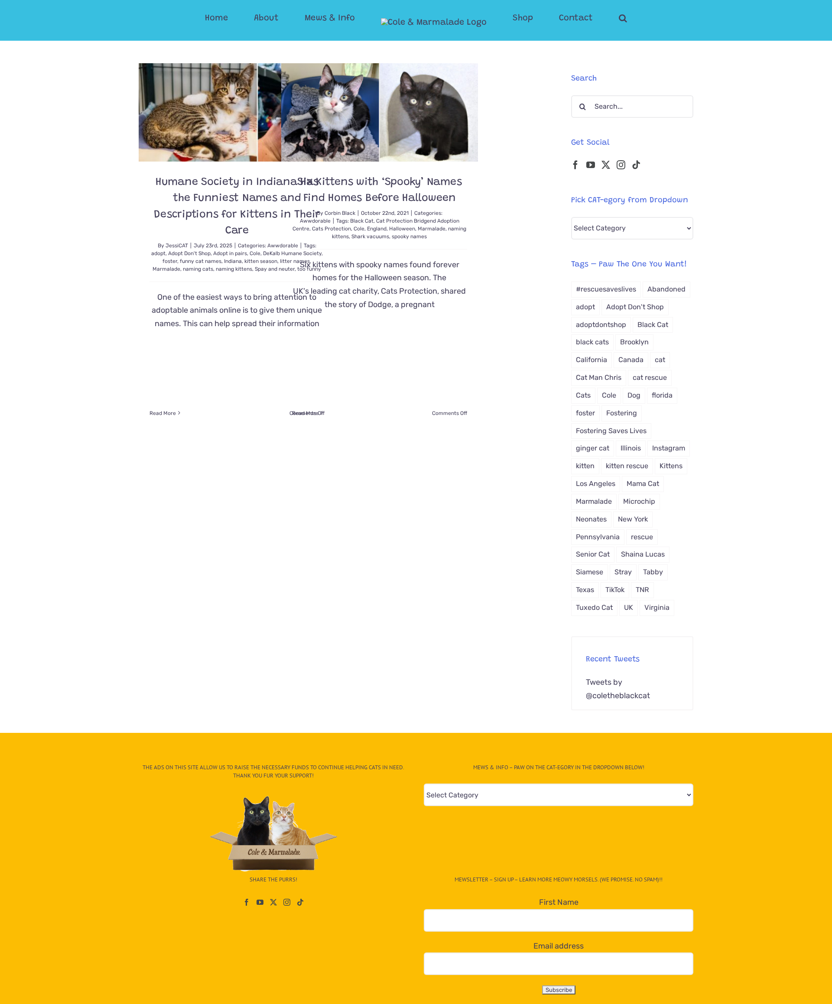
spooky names (409, 236)
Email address (558, 946)
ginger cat (592, 448)
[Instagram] (621, 165)
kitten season (260, 261)
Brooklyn (634, 342)
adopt (158, 253)
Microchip (639, 501)
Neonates (591, 519)
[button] (588, 18)
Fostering (621, 413)
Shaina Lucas (643, 554)
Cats (583, 395)
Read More (163, 413)
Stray (623, 572)
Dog (633, 395)
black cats (592, 342)
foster (169, 261)
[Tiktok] (636, 165)
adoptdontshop (601, 325)
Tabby (653, 572)
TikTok (614, 590)
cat (660, 360)
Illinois (631, 448)
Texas (585, 590)
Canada (631, 360)
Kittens (671, 466)
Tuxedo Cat (594, 607)
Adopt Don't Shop (189, 253)
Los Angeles (595, 483)
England (377, 229)
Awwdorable (315, 221)
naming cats (198, 269)
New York (633, 519)
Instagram (668, 448)
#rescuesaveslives (606, 289)
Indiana (233, 261)
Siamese (589, 572)
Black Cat (362, 221)
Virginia (657, 607)
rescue (642, 537)
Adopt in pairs (230, 253)
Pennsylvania (598, 537)
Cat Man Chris (598, 377)
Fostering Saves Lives (611, 431)
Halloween (402, 229)
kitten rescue (627, 466)
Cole (255, 253)
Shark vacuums (370, 236)
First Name (558, 902)
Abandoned (666, 289)
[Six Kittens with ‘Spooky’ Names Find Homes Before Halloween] (379, 112)
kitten (585, 466)
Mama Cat (643, 483)
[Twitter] (605, 165)
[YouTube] (590, 165)
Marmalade (166, 269)
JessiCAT (177, 246)
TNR (642, 590)
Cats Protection (331, 229)
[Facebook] (575, 165)
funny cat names (200, 261)
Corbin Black (340, 213)
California (591, 360)
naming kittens (234, 269)
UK (628, 607)
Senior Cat (593, 554)
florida (662, 395)
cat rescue (650, 377)
